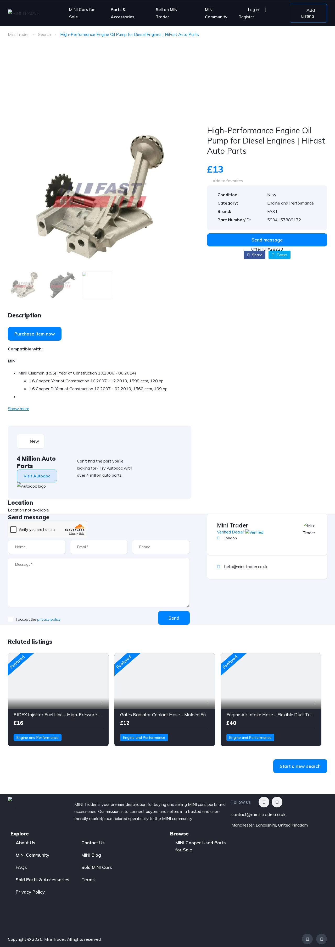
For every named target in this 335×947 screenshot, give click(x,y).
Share (256, 254)
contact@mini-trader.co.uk (258, 814)
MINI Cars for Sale (82, 13)
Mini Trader (18, 34)
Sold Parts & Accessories (42, 879)
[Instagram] (277, 802)
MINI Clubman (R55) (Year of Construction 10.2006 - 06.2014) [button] (77, 373)
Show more (18, 408)
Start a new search (300, 766)
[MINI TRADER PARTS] (29, 13)
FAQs (21, 867)
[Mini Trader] (311, 530)
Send (174, 618)
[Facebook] (264, 802)
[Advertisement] (167, 86)
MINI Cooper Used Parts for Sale (200, 846)
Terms (88, 879)
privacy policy (48, 619)
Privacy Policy (30, 892)
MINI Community (216, 13)
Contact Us (93, 842)
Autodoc (115, 468)
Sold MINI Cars (96, 867)
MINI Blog (91, 855)
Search (44, 34)
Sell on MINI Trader (167, 13)
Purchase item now (34, 334)
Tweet (281, 254)
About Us (25, 842)
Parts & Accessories (122, 13)
